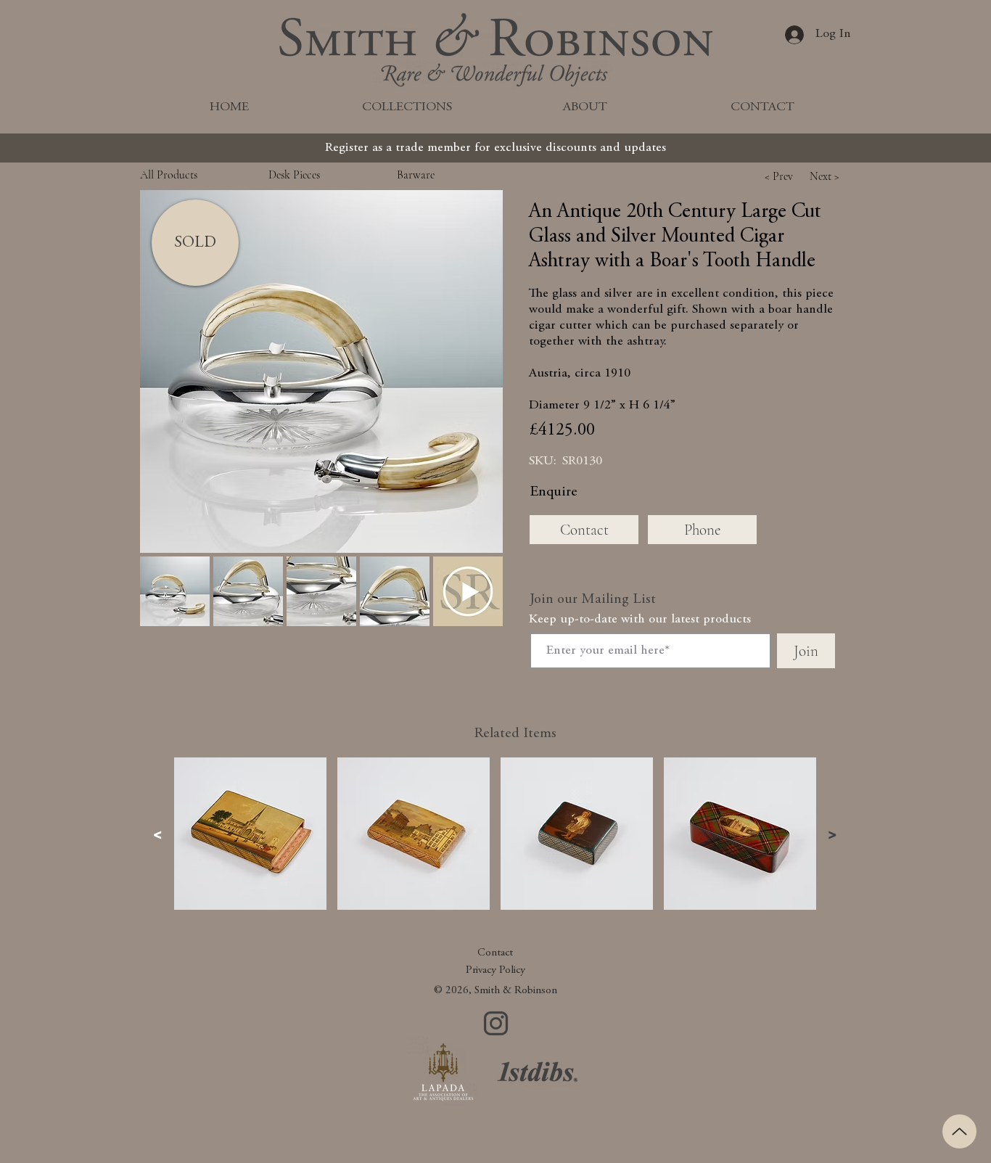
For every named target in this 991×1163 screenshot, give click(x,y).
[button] (321, 371)
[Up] (959, 1131)
